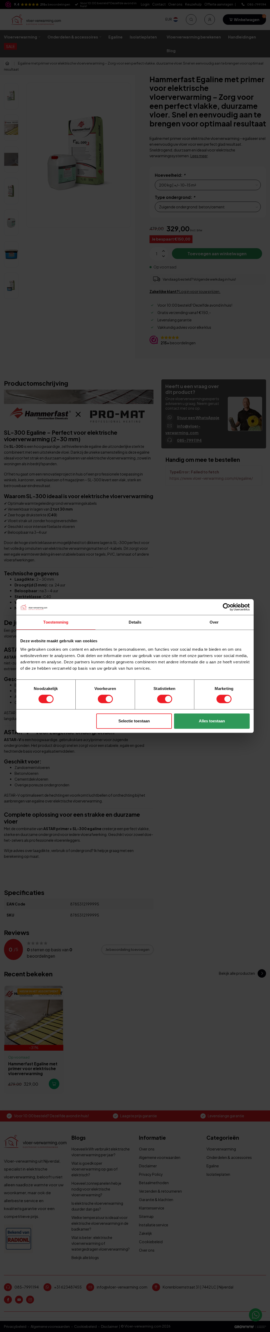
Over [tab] (214, 622)
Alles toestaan (212, 721)
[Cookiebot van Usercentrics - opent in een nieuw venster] (227, 607)
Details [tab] (135, 622)
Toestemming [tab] (55, 622)
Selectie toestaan (134, 721)
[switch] (105, 699)
